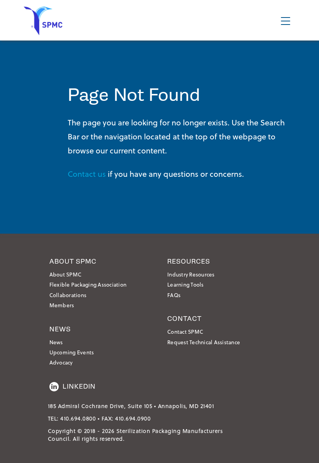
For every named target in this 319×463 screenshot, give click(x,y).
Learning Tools (185, 284)
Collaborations (68, 295)
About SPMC (65, 274)
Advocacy (61, 362)
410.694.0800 (78, 418)
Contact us (87, 174)
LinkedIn (79, 386)
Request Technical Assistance (203, 342)
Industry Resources (191, 274)
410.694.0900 (133, 418)
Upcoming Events (71, 352)
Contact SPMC (185, 331)
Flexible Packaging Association (88, 284)
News (56, 342)
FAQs (174, 295)
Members (61, 305)
